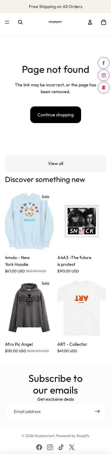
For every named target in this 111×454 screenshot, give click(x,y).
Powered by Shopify (72, 435)
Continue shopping (56, 115)
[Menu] (7, 22)
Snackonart (44, 435)
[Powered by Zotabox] (103, 87)
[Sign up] (97, 411)
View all (55, 163)
